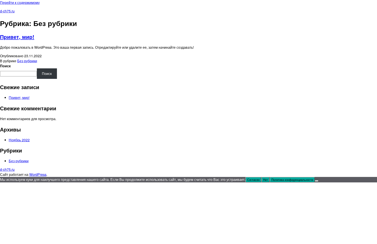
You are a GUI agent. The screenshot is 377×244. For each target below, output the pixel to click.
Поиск (5, 65)
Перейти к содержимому (20, 2)
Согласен (253, 180)
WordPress (37, 174)
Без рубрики (27, 60)
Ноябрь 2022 (19, 139)
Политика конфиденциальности (292, 180)
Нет (265, 180)
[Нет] (316, 181)
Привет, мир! (17, 36)
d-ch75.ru (7, 11)
